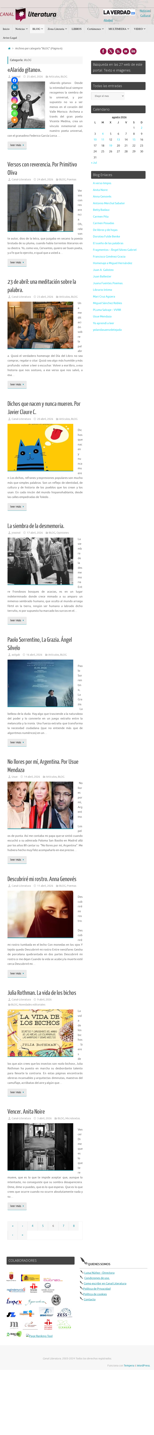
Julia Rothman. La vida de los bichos (42, 993)
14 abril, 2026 (32, 776)
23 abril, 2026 (45, 296)
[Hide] (12, 126)
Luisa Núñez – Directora (99, 1273)
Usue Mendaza (102, 316)
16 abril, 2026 (34, 654)
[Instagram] (14, 100)
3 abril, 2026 (44, 1118)
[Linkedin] (14, 87)
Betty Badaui (101, 210)
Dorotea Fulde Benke (106, 236)
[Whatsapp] (14, 113)
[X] (14, 93)
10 (95, 140)
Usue (15, 776)
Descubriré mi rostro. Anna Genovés (42, 879)
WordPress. (143, 1365)
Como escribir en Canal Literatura (105, 1283)
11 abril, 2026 (45, 885)
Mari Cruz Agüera (104, 296)
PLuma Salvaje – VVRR (107, 310)
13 (118, 140)
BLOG (64, 76)
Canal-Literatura (21, 179)
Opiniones (63, 532)
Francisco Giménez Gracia (109, 256)
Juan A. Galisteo (103, 270)
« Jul (94, 163)
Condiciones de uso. (97, 1278)
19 (110, 146)
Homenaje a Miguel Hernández (112, 263)
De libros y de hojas (105, 230)
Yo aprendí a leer (103, 323)
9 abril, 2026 (44, 999)
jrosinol (16, 532)
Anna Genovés (102, 196)
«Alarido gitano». (24, 70)
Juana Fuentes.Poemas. (108, 283)
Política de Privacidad (97, 1289)
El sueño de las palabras (108, 243)
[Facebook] (14, 80)
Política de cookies (95, 1294)
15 (133, 140)
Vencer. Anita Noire (26, 1111)
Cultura (145, 15)
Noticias (145, 11)
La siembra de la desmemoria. (36, 526)
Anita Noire (100, 190)
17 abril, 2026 (35, 532)
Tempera (129, 1365)
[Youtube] (126, 51)
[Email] (14, 106)
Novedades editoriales (32, 1004)
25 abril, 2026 (35, 76)
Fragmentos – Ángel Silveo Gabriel (115, 250)
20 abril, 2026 (45, 419)
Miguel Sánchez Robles (107, 303)
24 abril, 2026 (45, 179)
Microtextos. (72, 1118)
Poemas (71, 179)
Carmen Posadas (103, 223)
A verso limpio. (102, 183)
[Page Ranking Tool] (39, 1336)
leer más (15, 145)
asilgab (16, 654)
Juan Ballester (102, 276)
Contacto (90, 1299)
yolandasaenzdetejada (107, 330)
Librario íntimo (102, 290)
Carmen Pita (101, 216)
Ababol (108, 20)
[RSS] (118, 51)
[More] (14, 120)
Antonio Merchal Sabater (109, 203)
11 (102, 140)
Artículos (54, 76)
